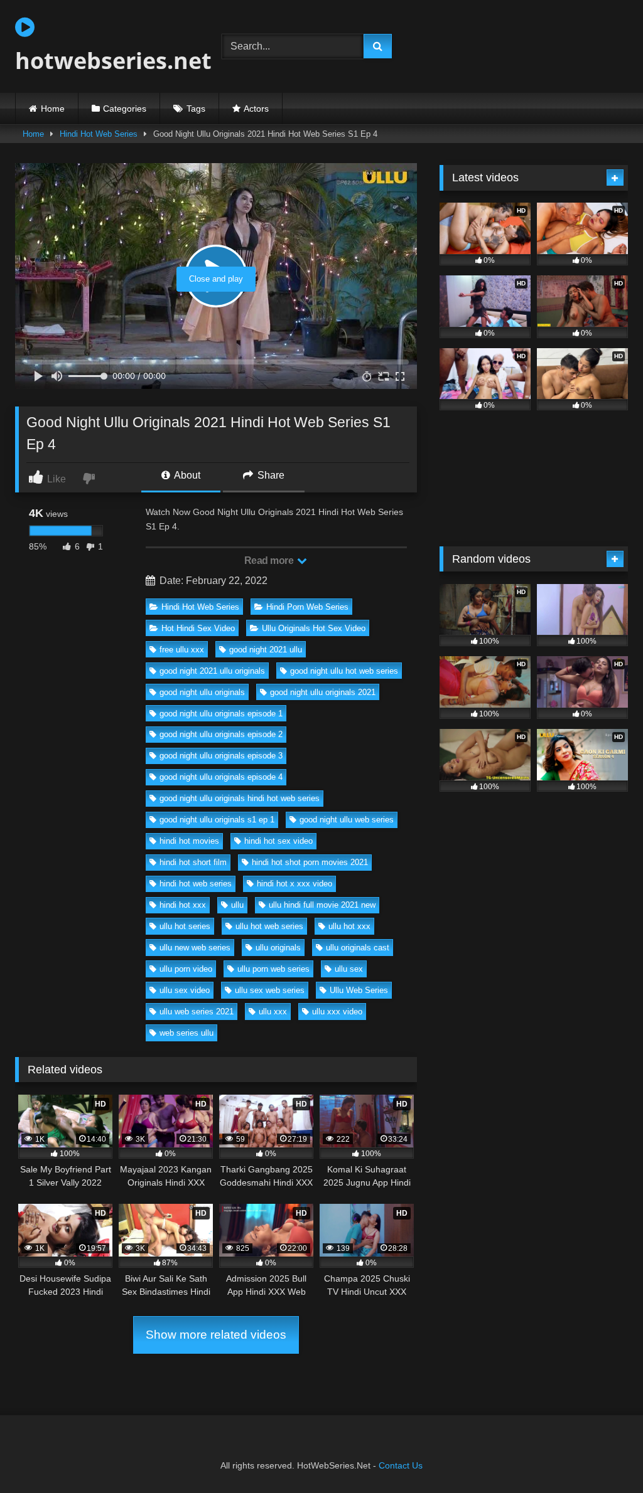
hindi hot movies (189, 841)
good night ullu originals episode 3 (221, 755)
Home (53, 109)
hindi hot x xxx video (294, 883)
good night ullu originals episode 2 (221, 734)
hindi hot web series (195, 883)
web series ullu (186, 1033)
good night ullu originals (202, 692)
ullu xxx (273, 1011)
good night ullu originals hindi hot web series (239, 798)
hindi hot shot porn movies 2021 (310, 862)
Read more (270, 560)
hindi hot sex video (278, 841)
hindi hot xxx (182, 905)
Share (269, 475)
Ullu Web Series (359, 990)
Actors (256, 109)
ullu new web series (194, 947)
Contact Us (401, 1465)
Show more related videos (216, 1334)
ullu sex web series (270, 990)
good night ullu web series (347, 819)
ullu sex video (184, 990)
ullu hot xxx (349, 926)
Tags (195, 109)
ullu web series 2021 (196, 1011)
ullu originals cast (357, 947)
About (186, 475)
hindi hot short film (193, 862)
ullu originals (278, 947)
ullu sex (349, 969)
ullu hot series (184, 926)
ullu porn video (185, 969)
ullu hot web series (269, 926)
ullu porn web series (273, 969)
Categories (124, 109)
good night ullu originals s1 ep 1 (216, 819)
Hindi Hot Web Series (99, 134)
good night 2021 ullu (265, 649)
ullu (237, 905)
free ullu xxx (181, 649)
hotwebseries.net (103, 60)
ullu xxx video (337, 1011)
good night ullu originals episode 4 (221, 777)
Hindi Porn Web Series (307, 607)
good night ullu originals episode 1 (221, 713)
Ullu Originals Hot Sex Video (313, 628)
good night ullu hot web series (344, 671)
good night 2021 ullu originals (212, 671)
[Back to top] (604, 1455)
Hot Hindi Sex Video (198, 628)
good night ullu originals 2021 (323, 692)
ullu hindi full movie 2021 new (322, 905)
